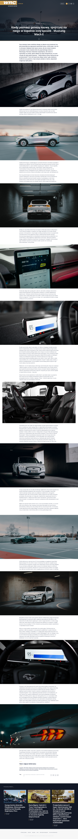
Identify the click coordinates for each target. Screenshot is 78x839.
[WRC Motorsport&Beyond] (10, 4)
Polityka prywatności (53, 832)
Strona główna (24, 832)
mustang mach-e (33, 774)
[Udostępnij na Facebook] (51, 775)
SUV (23, 775)
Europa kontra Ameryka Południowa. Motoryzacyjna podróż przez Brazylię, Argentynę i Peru (15, 808)
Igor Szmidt (38, 23)
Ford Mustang (27, 774)
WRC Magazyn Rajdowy (44, 832)
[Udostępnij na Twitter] (58, 775)
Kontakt (29, 832)
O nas (38, 832)
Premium (20, 3)
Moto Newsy (7, 813)
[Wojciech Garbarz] (21, 801)
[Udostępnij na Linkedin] (55, 775)
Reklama (62, 3)
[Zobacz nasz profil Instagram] (73, 4)
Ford (24, 774)
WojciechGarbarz (23, 801)
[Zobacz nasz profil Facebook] (69, 4)
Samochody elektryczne (40, 774)
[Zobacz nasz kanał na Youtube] (71, 4)
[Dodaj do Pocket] (53, 775)
